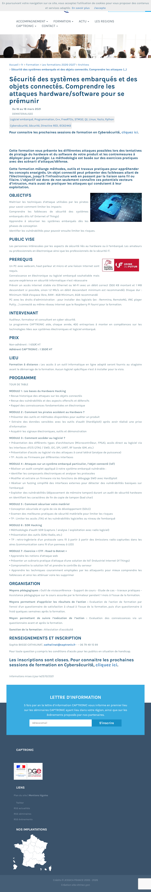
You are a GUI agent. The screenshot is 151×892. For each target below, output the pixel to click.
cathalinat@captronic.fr (60, 644)
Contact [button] (49, 26)
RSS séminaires (22, 813)
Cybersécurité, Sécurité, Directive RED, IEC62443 (40, 125)
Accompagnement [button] (31, 21)
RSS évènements (23, 819)
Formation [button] (62, 21)
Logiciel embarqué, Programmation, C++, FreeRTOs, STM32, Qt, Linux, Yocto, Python (62, 119)
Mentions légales (38, 795)
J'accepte (100, 8)
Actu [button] (83, 21)
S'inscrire (106, 723)
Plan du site (20, 795)
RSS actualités (22, 808)
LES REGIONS (104, 21)
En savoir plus (81, 8)
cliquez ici (130, 132)
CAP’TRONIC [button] (25, 26)
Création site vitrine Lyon (75, 884)
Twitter (20, 802)
